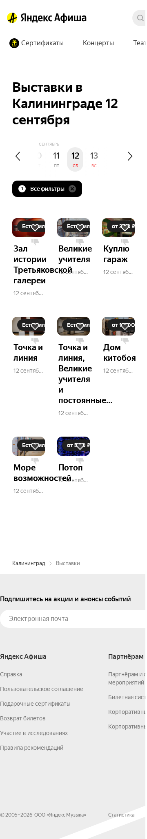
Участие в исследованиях (34, 733)
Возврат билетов (23, 718)
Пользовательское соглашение (41, 689)
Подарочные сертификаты (35, 703)
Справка (11, 674)
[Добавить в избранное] (35, 228)
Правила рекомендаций (31, 747)
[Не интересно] (35, 242)
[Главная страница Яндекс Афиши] (12, 18)
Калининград (28, 563)
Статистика (121, 815)
